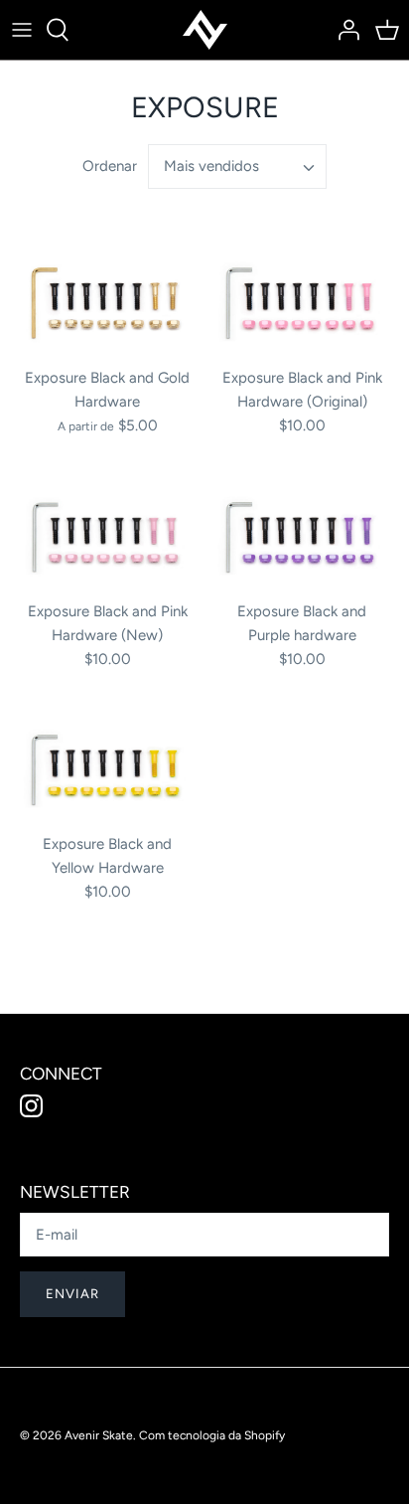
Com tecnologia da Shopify (212, 1435)
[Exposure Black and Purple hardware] (301, 536)
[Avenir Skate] (205, 30)
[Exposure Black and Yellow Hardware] (107, 769)
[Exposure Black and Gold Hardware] (107, 302)
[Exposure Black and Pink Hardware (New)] (107, 536)
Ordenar (109, 166)
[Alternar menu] (22, 30)
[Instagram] (31, 1105)
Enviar (72, 1293)
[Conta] (343, 30)
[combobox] (237, 166)
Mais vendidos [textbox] (211, 166)
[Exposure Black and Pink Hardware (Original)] (301, 302)
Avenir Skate (99, 1435)
